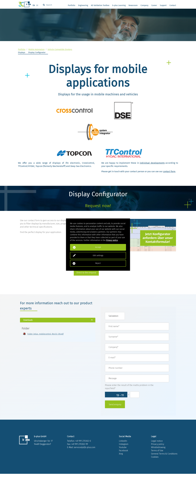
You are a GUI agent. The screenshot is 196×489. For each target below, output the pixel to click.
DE (37, 5)
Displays (21, 52)
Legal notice (157, 441)
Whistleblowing (158, 447)
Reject (98, 263)
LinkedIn (123, 441)
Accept (98, 247)
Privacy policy (157, 444)
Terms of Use (157, 450)
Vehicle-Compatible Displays (60, 49)
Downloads (28, 320)
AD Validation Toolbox (100, 5)
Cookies (154, 457)
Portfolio (71, 5)
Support (163, 5)
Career (154, 5)
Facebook (123, 450)
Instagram (123, 444)
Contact (172, 5)
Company (144, 5)
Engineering (83, 5)
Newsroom (133, 5)
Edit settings (98, 255)
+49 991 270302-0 (83, 441)
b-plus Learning (119, 5)
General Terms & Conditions (164, 453)
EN (34, 5)
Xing (121, 453)
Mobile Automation (36, 49)
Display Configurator (36, 52)
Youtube (123, 447)
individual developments (152, 163)
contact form (169, 171)
